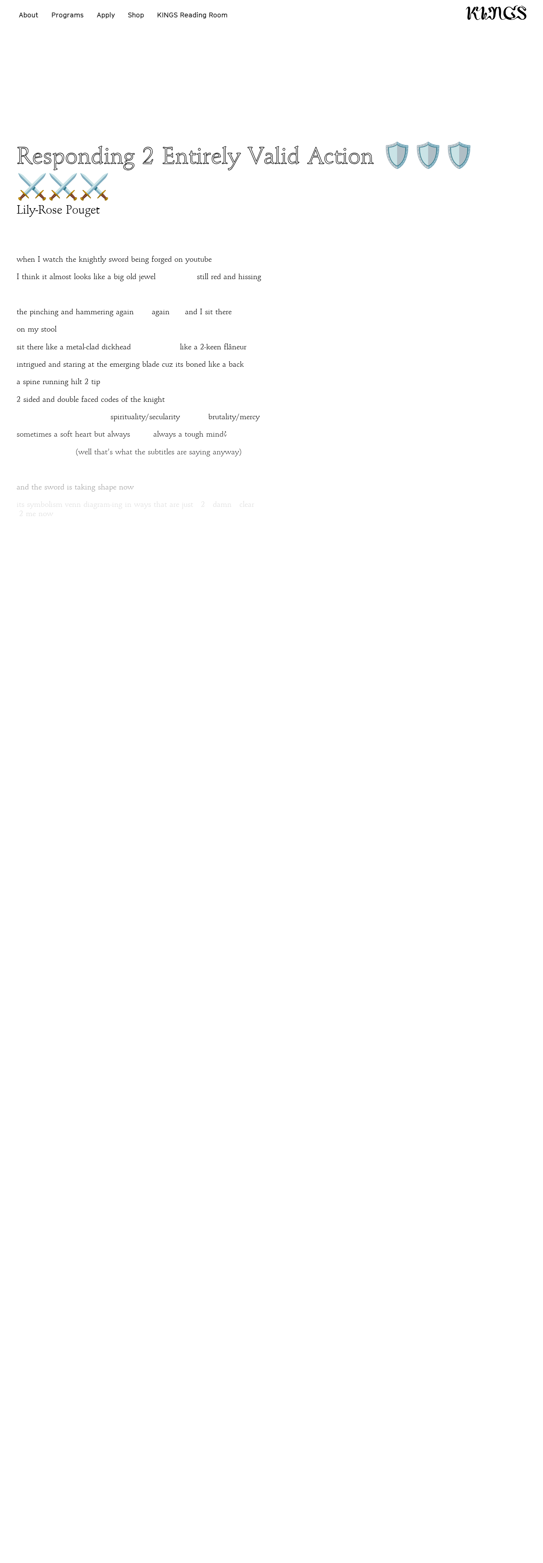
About (28, 15)
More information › (396, 1357)
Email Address (214, 1363)
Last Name (208, 1342)
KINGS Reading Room (192, 15)
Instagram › (36, 1476)
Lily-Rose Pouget (58, 210)
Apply (106, 15)
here (187, 1181)
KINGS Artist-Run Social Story (66, 1430)
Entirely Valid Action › (54, 1231)
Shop (136, 15)
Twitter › (31, 1467)
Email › (28, 1448)
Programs (67, 15)
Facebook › (34, 1457)
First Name (209, 1321)
